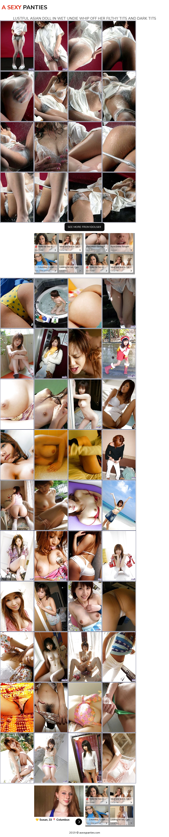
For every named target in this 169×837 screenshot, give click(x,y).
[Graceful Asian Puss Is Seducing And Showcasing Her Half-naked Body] (17, 556)
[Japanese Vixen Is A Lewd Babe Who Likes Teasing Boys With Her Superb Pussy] (51, 454)
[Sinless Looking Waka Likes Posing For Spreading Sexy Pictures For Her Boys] (51, 303)
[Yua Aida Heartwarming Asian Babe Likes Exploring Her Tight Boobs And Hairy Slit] (51, 707)
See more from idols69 (84, 227)
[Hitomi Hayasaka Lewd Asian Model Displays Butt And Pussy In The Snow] (85, 454)
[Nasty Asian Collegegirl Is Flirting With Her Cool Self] (51, 758)
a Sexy (24, 7)
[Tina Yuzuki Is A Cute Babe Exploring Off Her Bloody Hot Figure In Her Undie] (17, 454)
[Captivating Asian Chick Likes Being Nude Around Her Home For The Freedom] (119, 758)
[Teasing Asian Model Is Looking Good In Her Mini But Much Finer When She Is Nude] (51, 657)
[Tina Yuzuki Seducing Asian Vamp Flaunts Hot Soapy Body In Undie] (17, 758)
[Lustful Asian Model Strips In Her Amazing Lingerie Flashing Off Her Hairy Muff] (85, 505)
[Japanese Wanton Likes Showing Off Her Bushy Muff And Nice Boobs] (17, 505)
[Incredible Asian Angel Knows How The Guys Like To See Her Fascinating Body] (17, 657)
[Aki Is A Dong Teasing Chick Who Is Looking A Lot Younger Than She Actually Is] (119, 657)
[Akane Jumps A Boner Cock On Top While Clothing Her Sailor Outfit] (119, 353)
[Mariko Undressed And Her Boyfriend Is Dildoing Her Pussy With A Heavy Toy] (85, 353)
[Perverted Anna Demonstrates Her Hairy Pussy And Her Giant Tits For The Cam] (85, 707)
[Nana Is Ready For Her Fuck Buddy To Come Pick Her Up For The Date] (51, 353)
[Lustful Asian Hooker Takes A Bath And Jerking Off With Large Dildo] (51, 606)
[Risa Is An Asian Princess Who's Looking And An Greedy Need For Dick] (17, 404)
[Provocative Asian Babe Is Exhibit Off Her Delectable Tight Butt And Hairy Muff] (17, 606)
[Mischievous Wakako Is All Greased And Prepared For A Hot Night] (119, 707)
